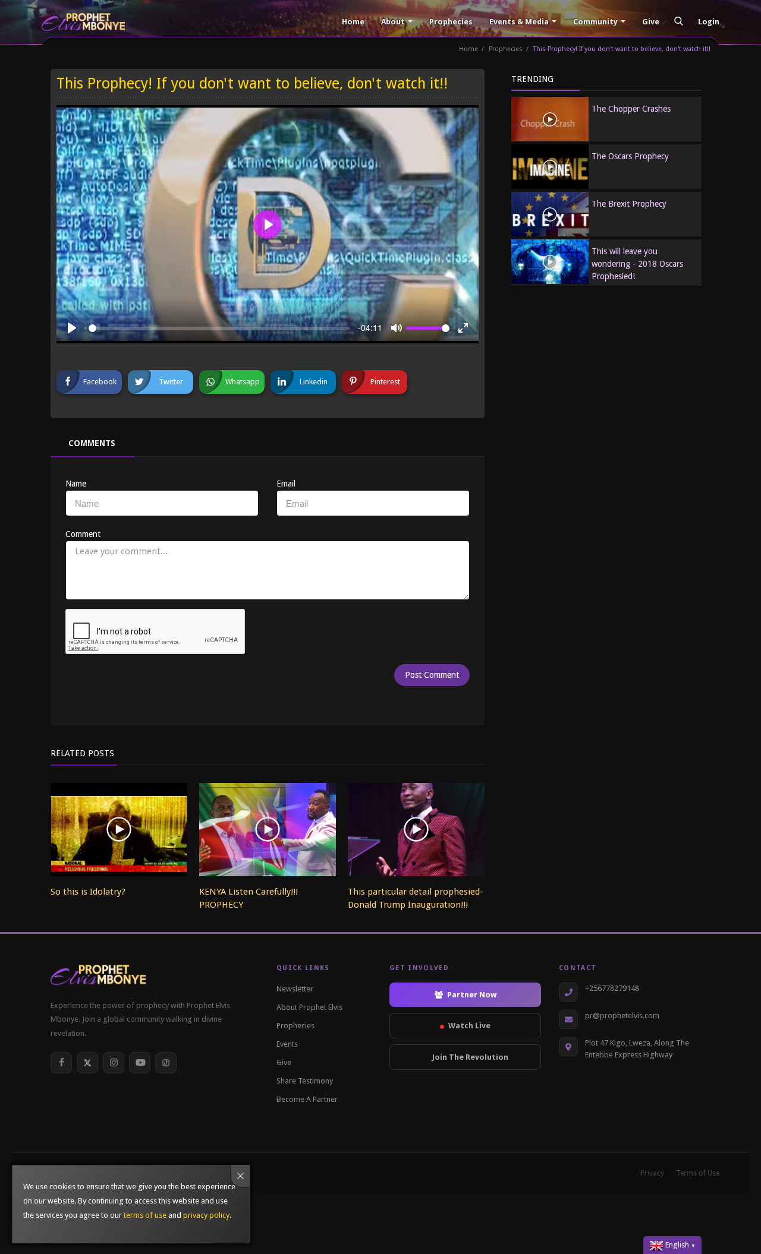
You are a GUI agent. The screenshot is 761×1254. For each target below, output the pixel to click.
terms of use (145, 1215)
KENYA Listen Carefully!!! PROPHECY (248, 898)
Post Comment (432, 675)
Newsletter (294, 988)
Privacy (652, 1173)
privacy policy (206, 1215)
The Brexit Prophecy (629, 204)
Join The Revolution (470, 1057)
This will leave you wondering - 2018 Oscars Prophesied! (637, 264)
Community (595, 21)
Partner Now (471, 994)
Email (285, 483)
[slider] (219, 328)
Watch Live (469, 1025)
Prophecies (450, 21)
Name (75, 483)
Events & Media (519, 21)
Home (352, 21)
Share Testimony (304, 1080)
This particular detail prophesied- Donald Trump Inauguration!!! (415, 898)
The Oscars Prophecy (630, 156)
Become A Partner (307, 1099)
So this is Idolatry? (88, 891)
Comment (82, 534)
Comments (91, 443)
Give (649, 21)
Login (708, 21)
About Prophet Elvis (309, 1007)
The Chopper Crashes (631, 108)
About (393, 21)
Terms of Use (697, 1173)
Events (287, 1044)
